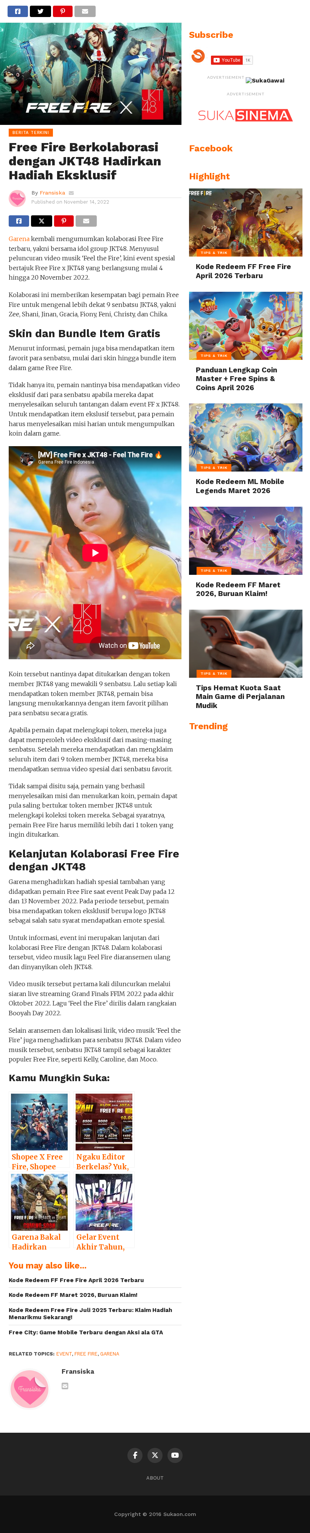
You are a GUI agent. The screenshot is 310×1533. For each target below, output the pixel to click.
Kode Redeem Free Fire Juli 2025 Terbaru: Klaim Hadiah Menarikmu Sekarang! (90, 1314)
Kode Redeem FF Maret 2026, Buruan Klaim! (73, 1295)
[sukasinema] (245, 129)
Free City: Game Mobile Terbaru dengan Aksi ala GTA (86, 1332)
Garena (19, 239)
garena (109, 1354)
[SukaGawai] (265, 80)
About (155, 1478)
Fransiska (52, 193)
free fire (86, 1354)
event (64, 1354)
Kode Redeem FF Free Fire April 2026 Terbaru (76, 1280)
